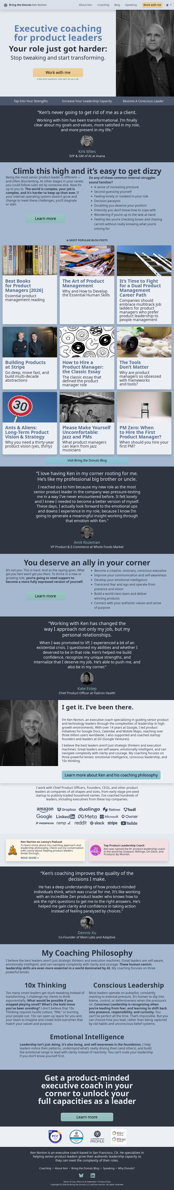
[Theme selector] (169, 5)
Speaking (131, 5)
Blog (117, 5)
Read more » (30, 858)
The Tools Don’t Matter (134, 364)
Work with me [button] (152, 5)
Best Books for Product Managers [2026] (24, 285)
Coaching (103, 5)
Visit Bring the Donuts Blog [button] (87, 460)
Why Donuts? (126, 1168)
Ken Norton (28, 5)
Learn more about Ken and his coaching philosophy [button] (111, 775)
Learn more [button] (45, 218)
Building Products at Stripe (25, 364)
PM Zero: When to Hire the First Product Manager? (140, 432)
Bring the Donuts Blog (85, 1168)
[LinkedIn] (93, 1175)
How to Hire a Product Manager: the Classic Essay (82, 367)
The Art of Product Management (83, 283)
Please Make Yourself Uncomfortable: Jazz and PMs (86, 432)
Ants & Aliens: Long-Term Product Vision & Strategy (27, 432)
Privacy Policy (104, 1181)
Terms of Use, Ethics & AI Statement (79, 1181)
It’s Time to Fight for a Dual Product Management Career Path (140, 288)
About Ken (85, 5)
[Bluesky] (81, 1175)
